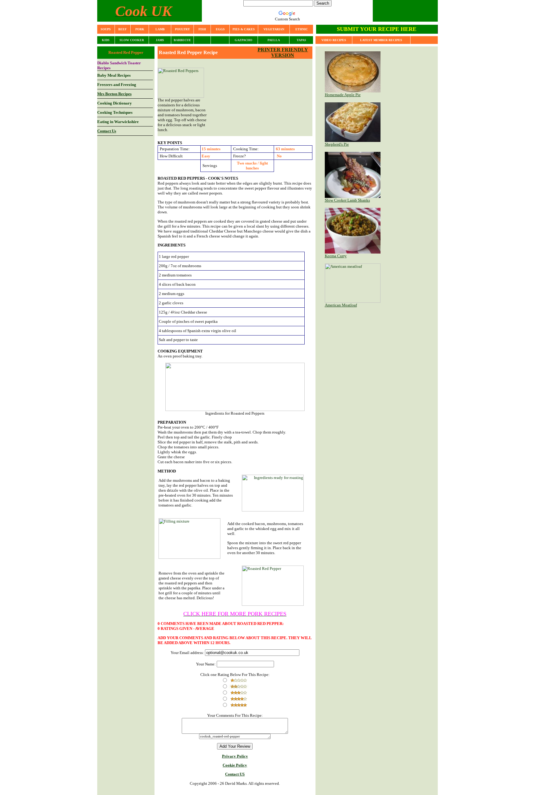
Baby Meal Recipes (114, 75)
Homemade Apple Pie (343, 94)
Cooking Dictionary (114, 103)
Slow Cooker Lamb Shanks (347, 200)
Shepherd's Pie (337, 144)
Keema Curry (336, 256)
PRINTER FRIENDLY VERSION (283, 52)
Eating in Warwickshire (118, 121)
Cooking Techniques (115, 112)
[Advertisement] (266, 97)
